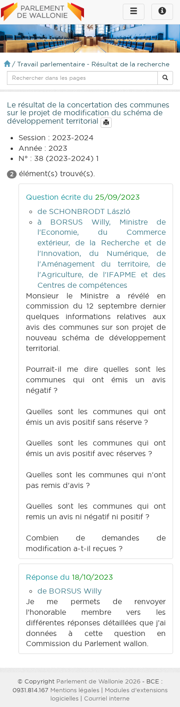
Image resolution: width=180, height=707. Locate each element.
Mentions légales (74, 690)
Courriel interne (107, 698)
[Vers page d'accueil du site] (42, 12)
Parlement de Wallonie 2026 (98, 681)
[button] (165, 78)
